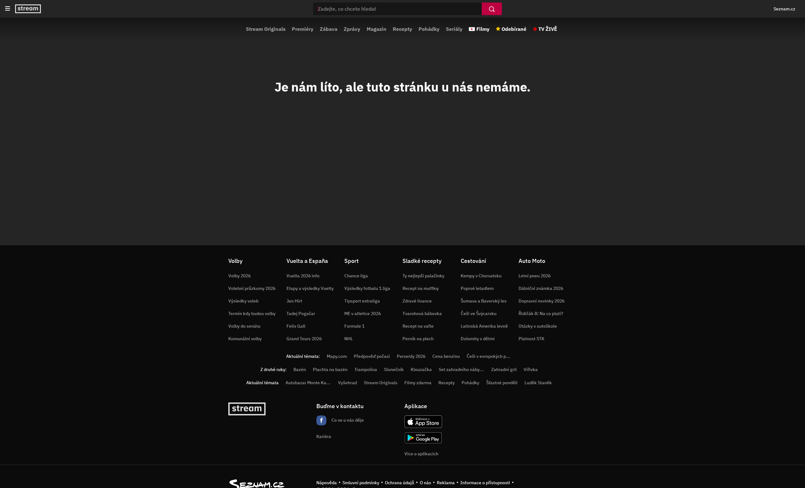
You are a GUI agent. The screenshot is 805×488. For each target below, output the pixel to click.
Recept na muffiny (420, 288)
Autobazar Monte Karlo (308, 382)
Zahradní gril (504, 369)
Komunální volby (245, 338)
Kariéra (323, 436)
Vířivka (531, 369)
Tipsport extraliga (362, 301)
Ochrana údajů (399, 482)
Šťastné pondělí (502, 382)
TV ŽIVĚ (547, 29)
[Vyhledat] (492, 9)
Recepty (402, 29)
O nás (425, 482)
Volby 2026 (239, 276)
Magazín (376, 29)
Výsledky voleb (243, 301)
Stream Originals (266, 29)
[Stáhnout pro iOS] (423, 421)
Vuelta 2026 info (302, 276)
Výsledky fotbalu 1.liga (367, 288)
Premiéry (303, 29)
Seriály (454, 29)
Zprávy (352, 29)
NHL (348, 338)
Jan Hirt (294, 301)
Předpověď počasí (372, 356)
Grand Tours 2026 (304, 338)
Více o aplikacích (421, 454)
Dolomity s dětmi (478, 338)
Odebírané (514, 29)
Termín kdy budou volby (251, 313)
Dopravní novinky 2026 (541, 301)
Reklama (446, 482)
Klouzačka (421, 369)
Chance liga (356, 276)
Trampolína (365, 369)
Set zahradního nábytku (462, 369)
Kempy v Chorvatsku (481, 276)
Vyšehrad (347, 382)
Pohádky (429, 29)
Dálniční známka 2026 (541, 288)
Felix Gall (295, 326)
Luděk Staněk (538, 382)
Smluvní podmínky (360, 482)
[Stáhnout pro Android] (423, 437)
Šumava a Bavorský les (484, 301)
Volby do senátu (244, 326)
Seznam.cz (784, 9)
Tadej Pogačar (300, 313)
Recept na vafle (418, 326)
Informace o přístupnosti (485, 482)
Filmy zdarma (417, 382)
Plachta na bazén (330, 369)
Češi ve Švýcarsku (479, 313)
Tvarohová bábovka (422, 313)
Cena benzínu (446, 356)
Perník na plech (418, 338)
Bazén (299, 369)
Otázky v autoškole (538, 326)
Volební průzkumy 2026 (251, 288)
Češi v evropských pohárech (494, 356)
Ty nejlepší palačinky (423, 276)
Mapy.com (337, 356)
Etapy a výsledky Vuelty (310, 288)
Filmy (483, 29)
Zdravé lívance (417, 301)
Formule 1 (354, 326)
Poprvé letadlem (477, 288)
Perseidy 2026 (411, 356)
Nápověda (326, 482)
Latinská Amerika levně (484, 326)
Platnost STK (531, 338)
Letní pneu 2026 (535, 276)
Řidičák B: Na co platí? (541, 313)
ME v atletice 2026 (362, 313)
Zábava (328, 29)
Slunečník (394, 369)
